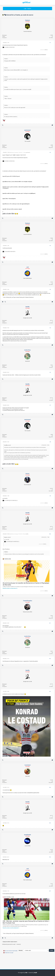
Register (29, 8)
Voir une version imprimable (11, 950)
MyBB (35, 972)
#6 (50, 372)
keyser (27, 473)
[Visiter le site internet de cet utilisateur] (3, 302)
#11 (50, 623)
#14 (50, 787)
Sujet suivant (14, 941)
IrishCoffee (27, 350)
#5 (50, 327)
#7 (50, 405)
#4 (50, 289)
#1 (50, 42)
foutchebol (28, 765)
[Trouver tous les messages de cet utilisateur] (3, 125)
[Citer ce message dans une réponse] (52, 125)
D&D (26, 972)
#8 (50, 441)
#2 (50, 152)
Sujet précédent (6, 941)
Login (25, 8)
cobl (27, 267)
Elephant (27, 20)
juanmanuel (27, 130)
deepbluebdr (27, 834)
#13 (50, 691)
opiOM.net (26, 2)
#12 (50, 658)
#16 (50, 857)
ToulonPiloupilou (27, 600)
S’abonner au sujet (9, 952)
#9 (50, 495)
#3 (50, 245)
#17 (50, 891)
